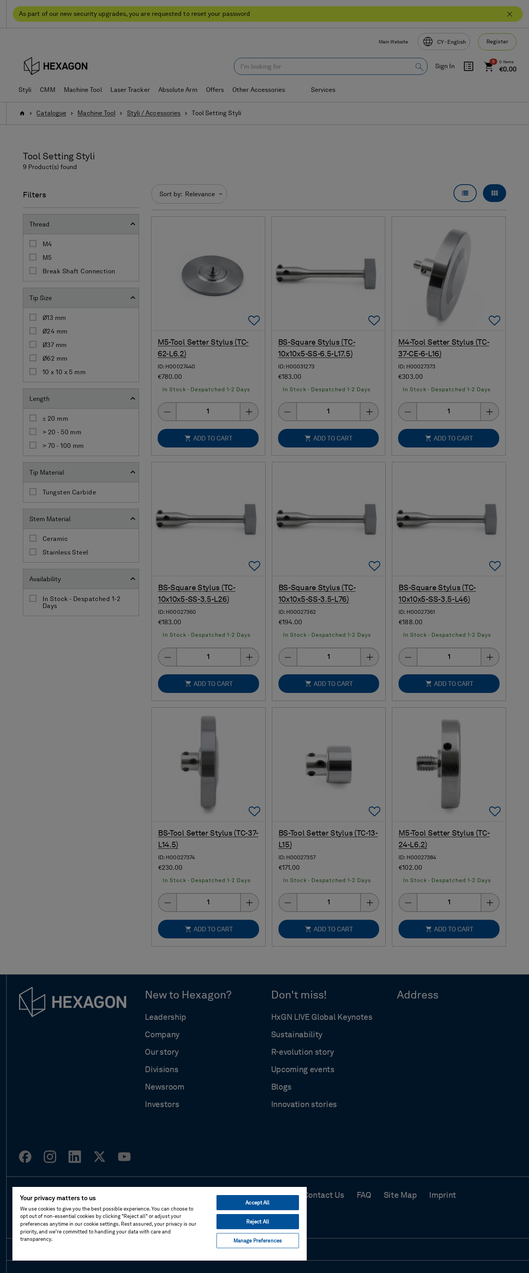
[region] (159, 1223)
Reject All (257, 1222)
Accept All (258, 1203)
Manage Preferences (258, 1241)
